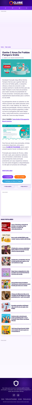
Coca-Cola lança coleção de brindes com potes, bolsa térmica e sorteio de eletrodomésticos (19, 227)
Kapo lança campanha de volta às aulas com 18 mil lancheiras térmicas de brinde (20, 272)
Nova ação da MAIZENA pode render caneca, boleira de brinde (20, 238)
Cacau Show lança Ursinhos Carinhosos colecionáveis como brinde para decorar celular (20, 284)
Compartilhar (8, 176)
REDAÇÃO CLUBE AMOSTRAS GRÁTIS (17, 57)
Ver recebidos (21, 176)
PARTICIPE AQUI (7, 170)
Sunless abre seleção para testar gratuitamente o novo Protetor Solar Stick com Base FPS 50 (20, 318)
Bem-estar (8, 47)
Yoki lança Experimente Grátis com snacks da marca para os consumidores (20, 330)
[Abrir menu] (5, 8)
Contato (20, 399)
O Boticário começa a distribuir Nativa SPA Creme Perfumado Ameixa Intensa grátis (20, 249)
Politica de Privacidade (11, 399)
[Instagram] (19, 8)
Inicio (2, 47)
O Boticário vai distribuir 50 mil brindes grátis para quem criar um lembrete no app (20, 261)
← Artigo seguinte (7, 186)
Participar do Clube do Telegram (13, 181)
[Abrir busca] (26, 8)
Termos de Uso (27, 399)
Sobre (2, 399)
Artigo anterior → (24, 186)
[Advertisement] (16, 28)
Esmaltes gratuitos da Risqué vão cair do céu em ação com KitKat (19, 307)
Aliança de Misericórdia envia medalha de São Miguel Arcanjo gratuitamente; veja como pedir (20, 295)
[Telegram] (12, 8)
